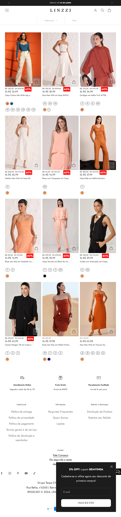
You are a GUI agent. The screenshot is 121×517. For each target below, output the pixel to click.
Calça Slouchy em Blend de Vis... (56, 261)
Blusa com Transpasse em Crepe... (56, 178)
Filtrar (74, 20)
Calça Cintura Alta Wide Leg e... (18, 95)
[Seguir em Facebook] (1, 473)
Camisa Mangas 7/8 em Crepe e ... (19, 344)
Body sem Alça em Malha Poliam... (56, 344)
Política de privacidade (21, 418)
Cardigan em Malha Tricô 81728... (94, 95)
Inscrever (86, 503)
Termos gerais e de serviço (21, 430)
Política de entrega (21, 412)
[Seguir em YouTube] (26, 473)
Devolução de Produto (99, 412)
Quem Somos (60, 418)
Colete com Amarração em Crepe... (94, 261)
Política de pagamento (21, 424)
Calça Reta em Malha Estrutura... (93, 178)
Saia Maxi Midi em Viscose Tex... (93, 344)
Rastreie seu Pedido (99, 418)
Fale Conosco (60, 455)
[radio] (7, 103)
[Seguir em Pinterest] (18, 473)
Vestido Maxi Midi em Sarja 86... (18, 178)
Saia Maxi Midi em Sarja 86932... (56, 95)
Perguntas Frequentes (60, 412)
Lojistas (61, 424)
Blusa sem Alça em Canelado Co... (19, 261)
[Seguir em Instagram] (9, 473)
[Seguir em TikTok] (34, 473)
